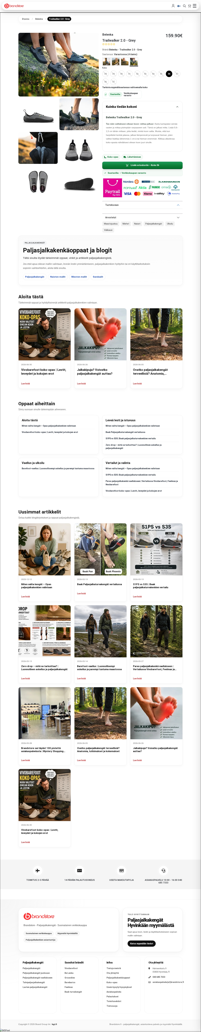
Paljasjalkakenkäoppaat (118, 978)
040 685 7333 (159, 977)
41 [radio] (129, 74)
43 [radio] (145, 74)
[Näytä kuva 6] (38, 182)
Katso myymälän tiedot (141, 943)
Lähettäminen (134, 157)
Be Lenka (69, 973)
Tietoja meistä (114, 968)
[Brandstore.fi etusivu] (39, 916)
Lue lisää (25, 383)
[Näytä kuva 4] (38, 148)
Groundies (70, 978)
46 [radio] (105, 82)
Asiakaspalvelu (114, 992)
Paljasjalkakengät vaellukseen (37, 978)
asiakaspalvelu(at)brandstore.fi (168, 982)
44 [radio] (153, 74)
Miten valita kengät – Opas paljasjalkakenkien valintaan (49, 426)
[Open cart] (189, 6)
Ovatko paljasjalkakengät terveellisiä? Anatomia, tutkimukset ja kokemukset (152, 373)
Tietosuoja (112, 1006)
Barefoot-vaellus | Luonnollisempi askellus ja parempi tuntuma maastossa (58, 468)
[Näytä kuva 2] (38, 114)
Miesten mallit (79, 277)
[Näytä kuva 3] (79, 114)
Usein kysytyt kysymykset (119, 987)
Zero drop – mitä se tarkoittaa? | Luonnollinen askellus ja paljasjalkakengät (44, 668)
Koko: (104, 68)
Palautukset (112, 996)
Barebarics (70, 982)
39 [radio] (113, 74)
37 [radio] (177, 74)
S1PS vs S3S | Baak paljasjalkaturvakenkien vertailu (131, 438)
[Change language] (178, 6)
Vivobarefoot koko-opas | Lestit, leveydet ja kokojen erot (50, 432)
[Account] (173, 6)
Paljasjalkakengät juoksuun (36, 973)
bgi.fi (54, 1024)
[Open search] (184, 6)
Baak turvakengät (73, 992)
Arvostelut (110, 217)
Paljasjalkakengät (34, 277)
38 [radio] (105, 74)
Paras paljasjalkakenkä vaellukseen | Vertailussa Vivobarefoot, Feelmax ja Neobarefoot (154, 669)
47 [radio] (113, 82)
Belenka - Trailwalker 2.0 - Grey (125, 49)
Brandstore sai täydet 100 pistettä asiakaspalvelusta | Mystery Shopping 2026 (42, 751)
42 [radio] (137, 74)
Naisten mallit (57, 277)
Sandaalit (98, 277)
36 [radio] (169, 74)
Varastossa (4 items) (125, 54)
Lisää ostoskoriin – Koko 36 (145, 165)
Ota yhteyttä (113, 973)
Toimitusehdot (114, 1001)
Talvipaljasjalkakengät (34, 982)
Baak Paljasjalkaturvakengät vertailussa (125, 432)
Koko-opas (112, 157)
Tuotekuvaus (112, 205)
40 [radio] (121, 74)
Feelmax (69, 987)
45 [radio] (161, 74)
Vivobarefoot (71, 968)
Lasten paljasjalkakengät (35, 987)
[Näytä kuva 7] (79, 182)
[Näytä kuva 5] (79, 148)
